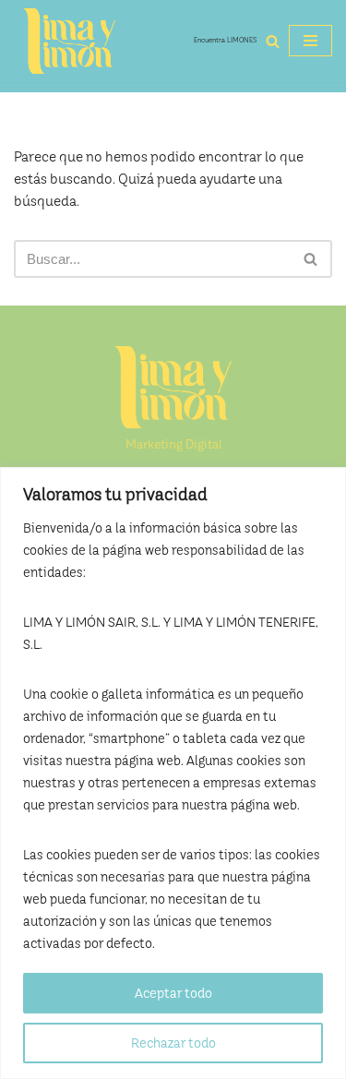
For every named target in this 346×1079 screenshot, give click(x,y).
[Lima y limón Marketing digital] (69, 41)
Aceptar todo (173, 993)
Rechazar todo (173, 1043)
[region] (173, 773)
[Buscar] (273, 41)
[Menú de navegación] (310, 40)
